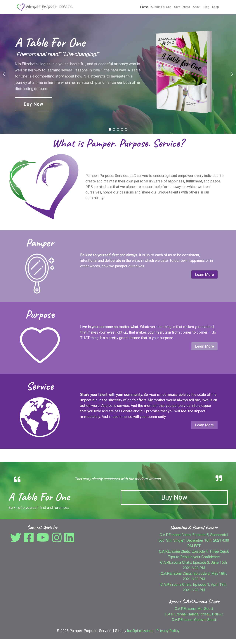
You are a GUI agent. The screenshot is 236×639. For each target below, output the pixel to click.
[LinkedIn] (69, 540)
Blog (206, 7)
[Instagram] (57, 540)
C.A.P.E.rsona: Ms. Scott (194, 608)
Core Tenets (182, 7)
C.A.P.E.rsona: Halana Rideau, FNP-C (194, 614)
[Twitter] (16, 540)
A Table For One (161, 7)
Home (144, 7)
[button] (4, 74)
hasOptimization (140, 631)
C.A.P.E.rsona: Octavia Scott (194, 619)
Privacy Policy (167, 631)
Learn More (204, 274)
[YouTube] (44, 540)
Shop (215, 7)
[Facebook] (30, 540)
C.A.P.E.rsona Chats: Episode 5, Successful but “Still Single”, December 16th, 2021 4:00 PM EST (194, 540)
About (196, 7)
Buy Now (174, 497)
